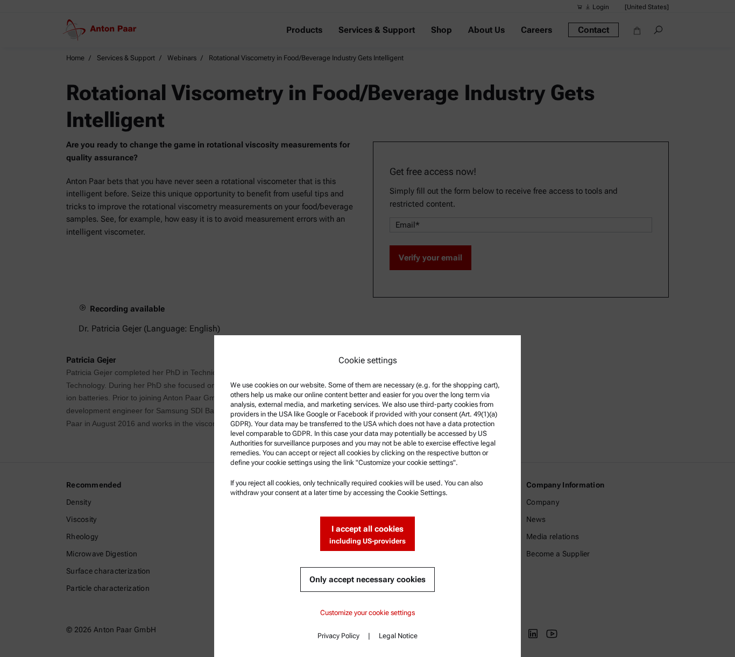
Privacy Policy (338, 636)
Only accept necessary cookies (367, 579)
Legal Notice (398, 636)
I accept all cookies (367, 534)
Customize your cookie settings (367, 613)
